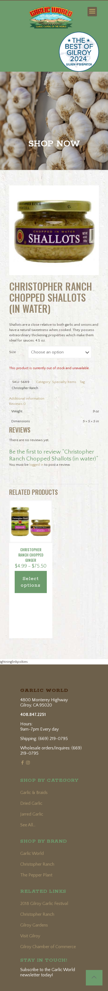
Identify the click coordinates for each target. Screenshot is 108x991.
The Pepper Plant (36, 875)
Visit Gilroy (30, 935)
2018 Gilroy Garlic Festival (44, 903)
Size (12, 352)
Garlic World (32, 853)
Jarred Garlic (31, 814)
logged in (36, 465)
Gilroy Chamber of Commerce (48, 946)
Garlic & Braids (34, 792)
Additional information (26, 398)
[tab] (54, 398)
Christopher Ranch (25, 388)
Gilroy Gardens (34, 925)
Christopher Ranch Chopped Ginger (30, 555)
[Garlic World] (51, 14)
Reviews (17, 404)
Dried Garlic (31, 803)
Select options (30, 582)
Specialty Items (64, 382)
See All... (27, 824)
